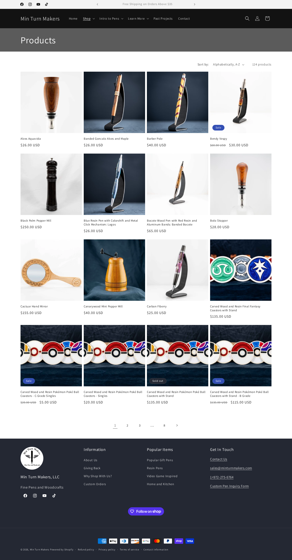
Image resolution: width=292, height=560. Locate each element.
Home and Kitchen (160, 484)
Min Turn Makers (40, 549)
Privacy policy (107, 549)
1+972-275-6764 (221, 477)
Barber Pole (155, 139)
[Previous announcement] (97, 4)
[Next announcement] (195, 4)
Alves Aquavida (31, 139)
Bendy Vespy (218, 139)
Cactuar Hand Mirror (34, 306)
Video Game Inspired (162, 476)
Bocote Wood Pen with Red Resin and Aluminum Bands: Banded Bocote (172, 222)
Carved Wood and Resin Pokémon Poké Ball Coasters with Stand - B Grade (239, 394)
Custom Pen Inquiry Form (229, 486)
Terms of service (129, 549)
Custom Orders (95, 484)
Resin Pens (155, 468)
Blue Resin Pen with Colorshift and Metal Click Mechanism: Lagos (111, 222)
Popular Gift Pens (160, 460)
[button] (88, 18)
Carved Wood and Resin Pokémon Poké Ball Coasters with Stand (176, 394)
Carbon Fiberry (157, 306)
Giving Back (92, 468)
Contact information (155, 549)
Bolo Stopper (219, 220)
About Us (90, 460)
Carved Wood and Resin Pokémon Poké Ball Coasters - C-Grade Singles (50, 394)
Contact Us (218, 459)
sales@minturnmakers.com (231, 468)
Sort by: (203, 64)
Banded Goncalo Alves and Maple (106, 139)
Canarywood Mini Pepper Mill (103, 306)
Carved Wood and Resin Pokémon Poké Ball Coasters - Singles (113, 394)
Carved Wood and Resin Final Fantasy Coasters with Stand (235, 308)
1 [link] (115, 425)
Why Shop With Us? (98, 476)
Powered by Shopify (61, 549)
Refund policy (86, 549)
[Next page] (177, 425)
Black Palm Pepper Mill (36, 220)
